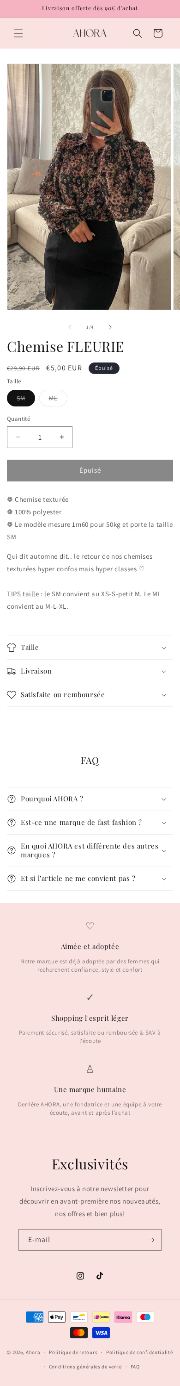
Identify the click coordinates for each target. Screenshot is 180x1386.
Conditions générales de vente (85, 1366)
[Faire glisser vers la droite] (110, 327)
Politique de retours (73, 1352)
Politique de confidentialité (139, 1352)
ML (58, 399)
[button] (18, 33)
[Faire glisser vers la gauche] (70, 327)
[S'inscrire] (151, 1240)
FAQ (135, 1366)
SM (26, 399)
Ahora (33, 1352)
